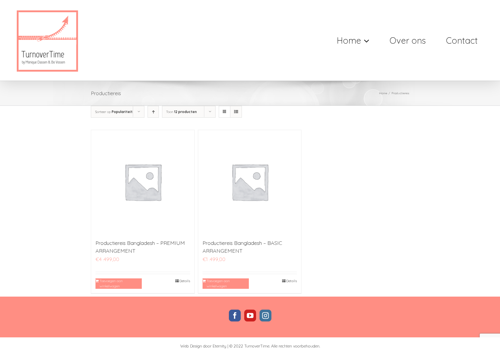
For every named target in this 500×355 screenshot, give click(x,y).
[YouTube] (250, 315)
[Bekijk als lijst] (236, 111)
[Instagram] (265, 315)
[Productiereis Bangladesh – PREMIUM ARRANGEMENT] (142, 181)
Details (184, 281)
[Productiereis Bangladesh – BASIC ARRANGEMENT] (250, 181)
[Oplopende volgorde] (153, 112)
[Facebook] (235, 315)
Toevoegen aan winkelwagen (111, 283)
